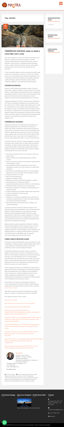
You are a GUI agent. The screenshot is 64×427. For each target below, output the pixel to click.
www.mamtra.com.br (11, 369)
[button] (4, 422)
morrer (25, 377)
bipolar (30, 374)
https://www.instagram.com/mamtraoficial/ (28, 408)
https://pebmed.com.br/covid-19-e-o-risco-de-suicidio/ (20, 303)
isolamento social (16, 377)
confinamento (12, 376)
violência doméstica (29, 381)
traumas (22, 381)
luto (22, 377)
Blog (14, 374)
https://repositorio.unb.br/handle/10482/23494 (17, 307)
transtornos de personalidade (12, 381)
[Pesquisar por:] (54, 24)
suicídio (23, 379)
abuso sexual (24, 374)
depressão (30, 376)
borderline (34, 374)
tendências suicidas (31, 379)
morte (28, 377)
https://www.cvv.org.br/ (11, 288)
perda (32, 377)
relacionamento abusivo (15, 379)
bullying (6, 376)
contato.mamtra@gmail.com (55, 409)
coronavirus (19, 376)
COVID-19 (25, 376)
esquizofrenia (8, 377)
